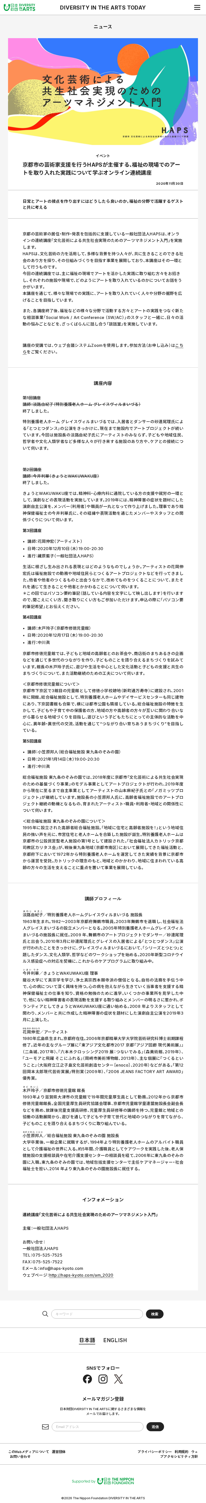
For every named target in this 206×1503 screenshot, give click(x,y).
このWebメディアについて (28, 1451)
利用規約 (181, 1451)
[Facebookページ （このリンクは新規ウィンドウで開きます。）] (87, 1379)
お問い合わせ (20, 1456)
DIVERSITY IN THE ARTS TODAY (103, 7)
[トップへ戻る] (19, 7)
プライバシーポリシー (154, 1451)
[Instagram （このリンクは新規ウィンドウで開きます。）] (103, 1379)
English (115, 1340)
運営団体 (59, 1451)
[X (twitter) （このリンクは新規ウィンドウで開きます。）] (118, 1379)
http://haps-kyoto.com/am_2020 (81, 1275)
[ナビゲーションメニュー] (197, 7)
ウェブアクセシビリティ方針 (179, 1454)
